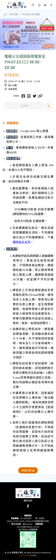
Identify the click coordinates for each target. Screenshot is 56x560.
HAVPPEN (24, 555)
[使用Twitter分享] (34, 96)
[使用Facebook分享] (23, 96)
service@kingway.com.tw (28, 527)
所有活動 (13, 14)
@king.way (28, 524)
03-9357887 (26, 518)
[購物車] (44, 4)
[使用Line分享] (29, 96)
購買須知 (28, 500)
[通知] (39, 4)
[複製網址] (40, 96)
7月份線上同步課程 (30, 14)
